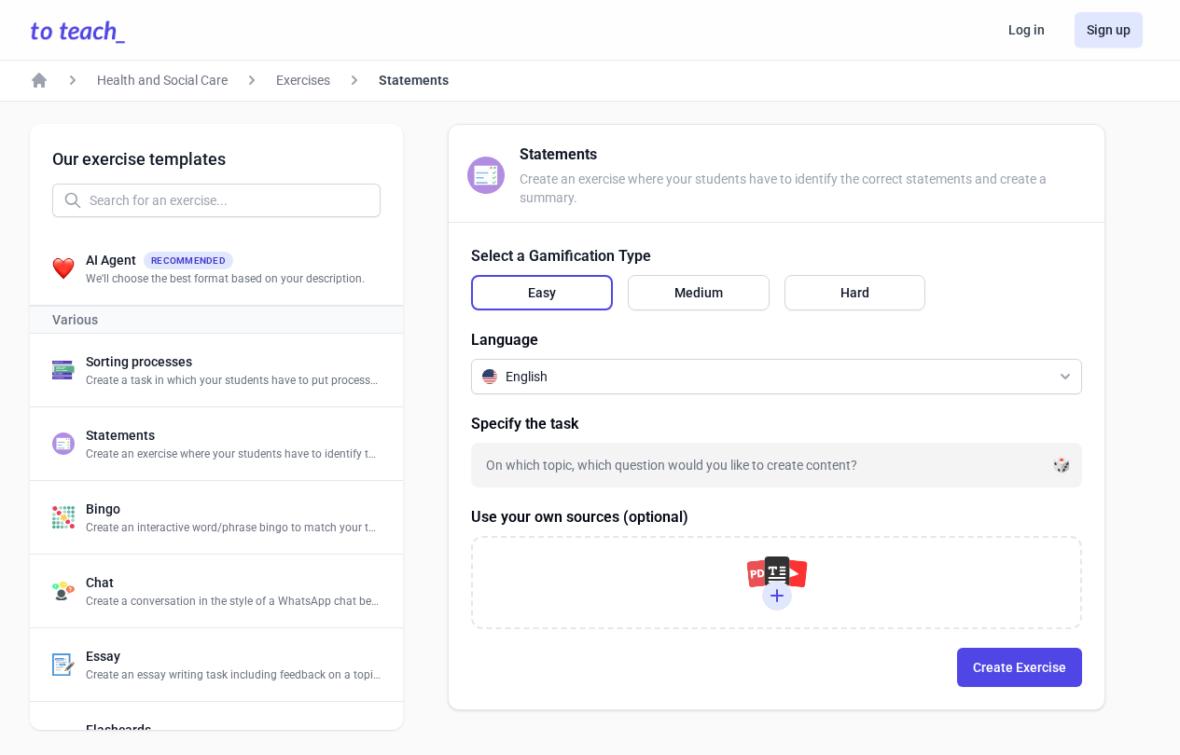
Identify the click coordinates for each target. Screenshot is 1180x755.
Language (504, 340)
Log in (1026, 29)
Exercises (303, 80)
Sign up (1109, 29)
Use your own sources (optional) (579, 517)
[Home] (39, 80)
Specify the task (524, 423)
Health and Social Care (162, 80)
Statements (414, 80)
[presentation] (776, 582)
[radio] (542, 292)
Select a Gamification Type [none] (561, 256)
